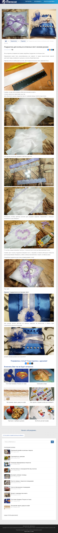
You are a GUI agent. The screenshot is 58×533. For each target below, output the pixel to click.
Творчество (28, 1)
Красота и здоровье (49, 1)
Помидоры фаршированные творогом (21, 462)
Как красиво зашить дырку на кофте (16, 402)
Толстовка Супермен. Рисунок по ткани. (16, 383)
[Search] (52, 442)
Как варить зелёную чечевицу (18, 475)
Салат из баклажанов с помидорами (20, 487)
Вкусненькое (37, 1)
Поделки (4, 9)
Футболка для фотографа (42, 421)
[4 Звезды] (8, 49)
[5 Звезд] (10, 49)
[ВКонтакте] (48, 49)
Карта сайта (27, 531)
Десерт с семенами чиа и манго (19, 493)
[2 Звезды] (6, 49)
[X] (53, 49)
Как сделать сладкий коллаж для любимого (42, 402)
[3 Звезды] (7, 49)
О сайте (32, 531)
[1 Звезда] (4, 49)
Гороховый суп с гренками (18, 456)
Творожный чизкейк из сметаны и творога (22, 450)
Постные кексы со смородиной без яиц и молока (24, 468)
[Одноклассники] (50, 49)
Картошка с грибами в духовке (16, 421)
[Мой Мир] (51, 49)
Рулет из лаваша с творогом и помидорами (22, 481)
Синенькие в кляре (42, 383)
